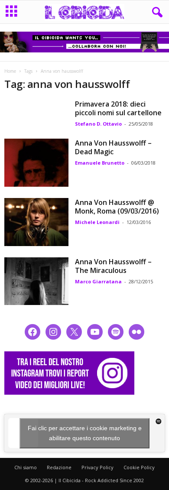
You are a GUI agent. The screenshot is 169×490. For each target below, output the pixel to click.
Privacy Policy (97, 467)
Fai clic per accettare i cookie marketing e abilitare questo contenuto (85, 433)
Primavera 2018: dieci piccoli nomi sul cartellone (118, 108)
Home (10, 71)
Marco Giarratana (98, 281)
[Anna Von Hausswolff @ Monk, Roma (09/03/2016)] (36, 222)
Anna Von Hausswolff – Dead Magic (113, 147)
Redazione (59, 467)
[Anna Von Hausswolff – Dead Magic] (36, 163)
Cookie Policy (139, 467)
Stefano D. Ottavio (98, 123)
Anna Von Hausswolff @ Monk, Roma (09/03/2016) (117, 207)
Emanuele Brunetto (99, 162)
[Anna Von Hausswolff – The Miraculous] (36, 281)
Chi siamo (25, 467)
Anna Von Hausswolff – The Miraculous (113, 266)
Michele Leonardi (97, 222)
